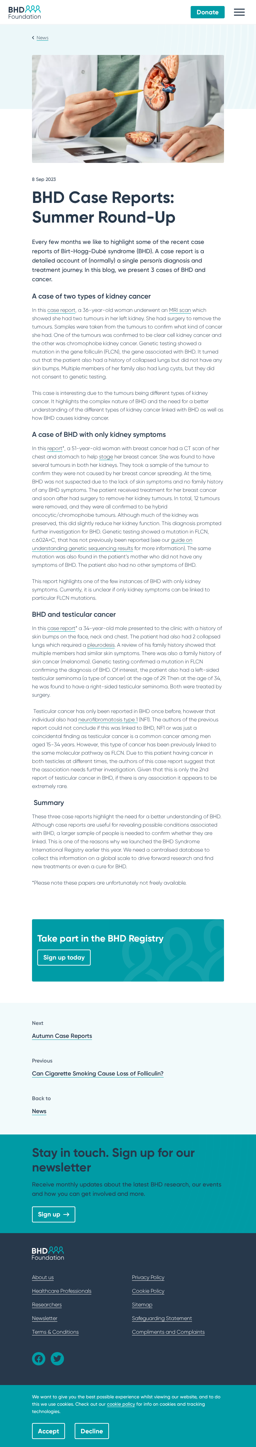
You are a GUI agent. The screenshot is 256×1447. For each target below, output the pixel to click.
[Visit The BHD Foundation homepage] (25, 12)
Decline (92, 1431)
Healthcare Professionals (61, 1291)
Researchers (47, 1304)
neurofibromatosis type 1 (108, 719)
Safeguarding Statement (162, 1318)
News (39, 1111)
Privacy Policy (148, 1277)
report (54, 448)
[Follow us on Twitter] (57, 1358)
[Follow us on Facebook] (38, 1358)
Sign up (49, 1214)
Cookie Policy (148, 1291)
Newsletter (44, 1318)
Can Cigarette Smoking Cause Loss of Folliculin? (98, 1073)
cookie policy (121, 1404)
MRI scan (180, 310)
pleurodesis (101, 645)
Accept (48, 1431)
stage (106, 456)
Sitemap (142, 1304)
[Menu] (239, 12)
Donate (208, 12)
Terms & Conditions (55, 1332)
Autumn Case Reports (62, 1036)
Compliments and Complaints (168, 1332)
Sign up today (64, 957)
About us (43, 1277)
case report (61, 310)
